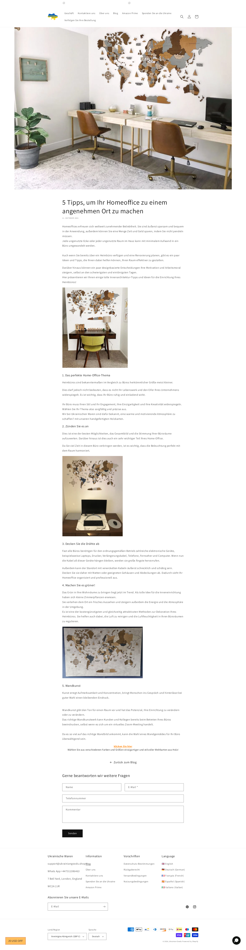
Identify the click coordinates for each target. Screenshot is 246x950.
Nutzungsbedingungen (136, 881)
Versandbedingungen (135, 875)
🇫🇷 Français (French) (173, 875)
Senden (72, 833)
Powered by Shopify (190, 941)
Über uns (91, 869)
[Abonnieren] (104, 907)
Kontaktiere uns (94, 875)
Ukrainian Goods (175, 941)
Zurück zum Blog (125, 762)
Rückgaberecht (132, 869)
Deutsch (96, 936)
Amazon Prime (93, 887)
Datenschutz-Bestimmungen (139, 863)
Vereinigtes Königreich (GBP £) (65, 936)
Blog (88, 863)
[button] (182, 16)
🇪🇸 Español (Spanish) (173, 881)
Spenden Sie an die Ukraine (100, 881)
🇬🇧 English (167, 863)
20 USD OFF (15, 940)
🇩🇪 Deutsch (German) (173, 869)
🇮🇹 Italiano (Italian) (172, 887)
